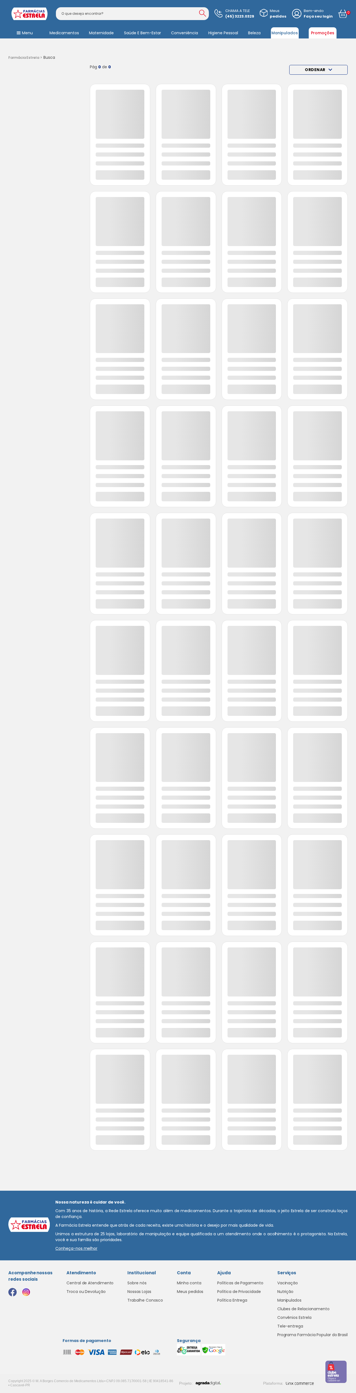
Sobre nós (136, 1283)
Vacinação (287, 1283)
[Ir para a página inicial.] (29, 14)
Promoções (322, 33)
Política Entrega (232, 1300)
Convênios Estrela (294, 1317)
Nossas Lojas (139, 1291)
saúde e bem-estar (142, 33)
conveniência (184, 33)
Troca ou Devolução (86, 1291)
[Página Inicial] (25, 57)
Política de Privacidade (239, 1291)
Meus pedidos (190, 1291)
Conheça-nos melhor (76, 1248)
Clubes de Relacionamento (303, 1309)
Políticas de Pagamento (240, 1283)
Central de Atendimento (89, 1283)
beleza (254, 33)
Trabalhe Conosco (145, 1300)
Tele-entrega (290, 1326)
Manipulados (284, 33)
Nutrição (285, 1291)
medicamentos (64, 33)
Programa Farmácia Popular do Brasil (312, 1335)
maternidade (101, 33)
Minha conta (189, 1283)
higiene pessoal (223, 33)
